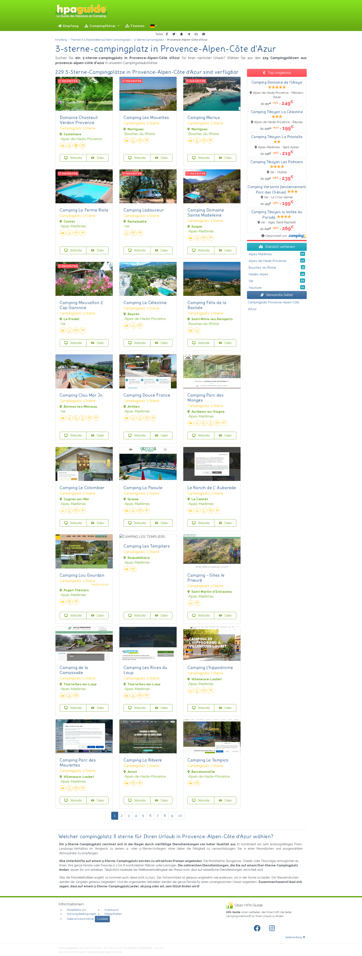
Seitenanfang (293, 937)
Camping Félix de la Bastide (206, 305)
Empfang (70, 26)
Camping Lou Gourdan (82, 575)
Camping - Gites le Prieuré (206, 577)
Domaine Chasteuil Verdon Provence (79, 120)
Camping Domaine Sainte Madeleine (205, 212)
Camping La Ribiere (143, 760)
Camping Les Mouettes (146, 117)
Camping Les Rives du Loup (145, 670)
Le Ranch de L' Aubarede (211, 487)
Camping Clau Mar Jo (81, 395)
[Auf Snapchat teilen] (181, 34)
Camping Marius (203, 117)
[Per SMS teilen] (203, 34)
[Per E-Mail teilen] (196, 34)
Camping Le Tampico (208, 760)
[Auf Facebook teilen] (167, 34)
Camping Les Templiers (147, 546)
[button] (153, 26)
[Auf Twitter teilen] (174, 34)
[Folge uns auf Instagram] (272, 928)
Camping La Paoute (143, 487)
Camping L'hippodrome (210, 667)
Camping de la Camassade (74, 670)
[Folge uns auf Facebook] (258, 928)
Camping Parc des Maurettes (78, 762)
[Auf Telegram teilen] (189, 34)
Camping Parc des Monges (205, 397)
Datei (100, 158)
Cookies (102, 919)
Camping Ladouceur (144, 210)
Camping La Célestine (145, 302)
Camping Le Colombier (82, 487)
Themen (136, 26)
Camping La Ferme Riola (84, 210)
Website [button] (75, 158)
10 (180, 816)
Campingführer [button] (103, 26)
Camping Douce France (147, 395)
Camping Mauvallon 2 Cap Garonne (81, 305)
